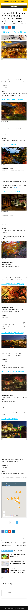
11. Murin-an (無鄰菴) (9, 145)
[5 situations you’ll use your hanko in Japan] (5, 556)
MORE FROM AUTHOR (19, 550)
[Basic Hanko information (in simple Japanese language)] (5, 563)
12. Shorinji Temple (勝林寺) (11, 191)
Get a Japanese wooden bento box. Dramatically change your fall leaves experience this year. (21, 543)
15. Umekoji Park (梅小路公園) (12, 333)
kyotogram (5, 23)
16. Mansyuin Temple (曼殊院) (12, 371)
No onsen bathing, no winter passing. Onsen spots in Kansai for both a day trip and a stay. (7, 543)
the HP (15, 187)
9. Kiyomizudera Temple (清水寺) (13, 32)
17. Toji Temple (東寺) (9, 419)
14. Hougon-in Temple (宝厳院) (12, 284)
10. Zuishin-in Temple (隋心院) (12, 99)
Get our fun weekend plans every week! (14, 1)
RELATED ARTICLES (7, 550)
